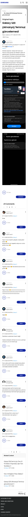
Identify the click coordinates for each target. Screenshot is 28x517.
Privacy (3, 504)
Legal (2, 506)
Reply (21, 227)
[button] (23, 41)
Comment (20, 197)
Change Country (5, 512)
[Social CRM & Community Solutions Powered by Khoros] (22, 493)
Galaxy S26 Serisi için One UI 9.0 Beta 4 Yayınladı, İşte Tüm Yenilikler (13, 464)
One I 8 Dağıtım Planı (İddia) (13, 474)
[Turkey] (4, 2)
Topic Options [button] (23, 15)
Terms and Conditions (7, 501)
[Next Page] (15, 207)
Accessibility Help (6, 498)
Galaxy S (4, 48)
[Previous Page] (5, 207)
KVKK (2, 509)
